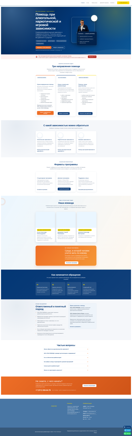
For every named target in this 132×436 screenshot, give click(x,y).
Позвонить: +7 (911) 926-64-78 (43, 47)
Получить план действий (85, 113)
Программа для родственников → (86, 189)
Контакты (112, 2)
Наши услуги (94, 2)
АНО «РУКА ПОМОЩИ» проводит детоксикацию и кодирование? (59, 353)
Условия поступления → (42, 189)
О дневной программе (64, 189)
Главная (83, 2)
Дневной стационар (104, 2)
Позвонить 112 (92, 56)
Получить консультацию (89, 385)
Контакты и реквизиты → (76, 326)
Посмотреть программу (71, 262)
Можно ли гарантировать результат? (53, 370)
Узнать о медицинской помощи (45, 113)
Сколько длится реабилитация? (52, 366)
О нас (87, 2)
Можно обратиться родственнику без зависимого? (56, 349)
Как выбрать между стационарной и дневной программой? (58, 361)
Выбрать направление (58, 47)
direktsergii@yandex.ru (72, 413)
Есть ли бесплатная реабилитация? (52, 357)
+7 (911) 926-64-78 (43, 390)
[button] (123, 2)
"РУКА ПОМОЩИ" (57, 431)
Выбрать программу (63, 113)
